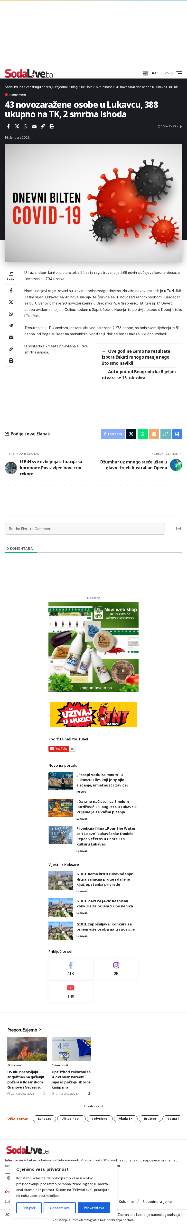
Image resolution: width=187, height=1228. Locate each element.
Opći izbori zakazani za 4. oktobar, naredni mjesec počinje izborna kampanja (71, 1079)
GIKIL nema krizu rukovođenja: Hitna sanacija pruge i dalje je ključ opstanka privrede (104, 879)
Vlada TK (125, 1119)
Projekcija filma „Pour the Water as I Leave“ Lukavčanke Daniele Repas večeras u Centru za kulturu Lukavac (106, 836)
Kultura (81, 791)
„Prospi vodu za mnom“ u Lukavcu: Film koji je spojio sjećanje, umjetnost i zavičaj (102, 779)
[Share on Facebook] (8, 126)
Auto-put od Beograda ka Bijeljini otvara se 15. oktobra (139, 375)
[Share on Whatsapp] (25, 126)
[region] (63, 1189)
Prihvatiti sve (94, 1208)
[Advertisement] (93, 34)
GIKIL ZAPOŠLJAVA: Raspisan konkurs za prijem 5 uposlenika (104, 903)
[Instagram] (116, 969)
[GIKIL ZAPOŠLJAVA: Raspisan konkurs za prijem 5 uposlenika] (60, 907)
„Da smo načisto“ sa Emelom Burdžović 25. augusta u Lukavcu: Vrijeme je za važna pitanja (106, 806)
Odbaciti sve (60, 1208)
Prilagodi (29, 1208)
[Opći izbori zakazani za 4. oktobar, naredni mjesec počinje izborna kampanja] (71, 1049)
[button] (145, 73)
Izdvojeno (100, 1119)
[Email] (34, 126)
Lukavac (82, 818)
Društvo (150, 1119)
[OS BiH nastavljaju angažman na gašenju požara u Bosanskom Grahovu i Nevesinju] (27, 1049)
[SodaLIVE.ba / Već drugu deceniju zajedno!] (29, 73)
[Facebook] (70, 969)
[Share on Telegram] (11, 325)
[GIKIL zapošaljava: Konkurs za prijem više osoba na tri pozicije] (60, 931)
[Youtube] (70, 991)
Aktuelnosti (17, 94)
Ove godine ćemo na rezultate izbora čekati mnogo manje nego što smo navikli (136, 357)
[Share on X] (17, 126)
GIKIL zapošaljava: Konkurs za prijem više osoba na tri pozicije (105, 927)
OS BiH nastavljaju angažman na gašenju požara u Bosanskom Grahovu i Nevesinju (25, 1079)
